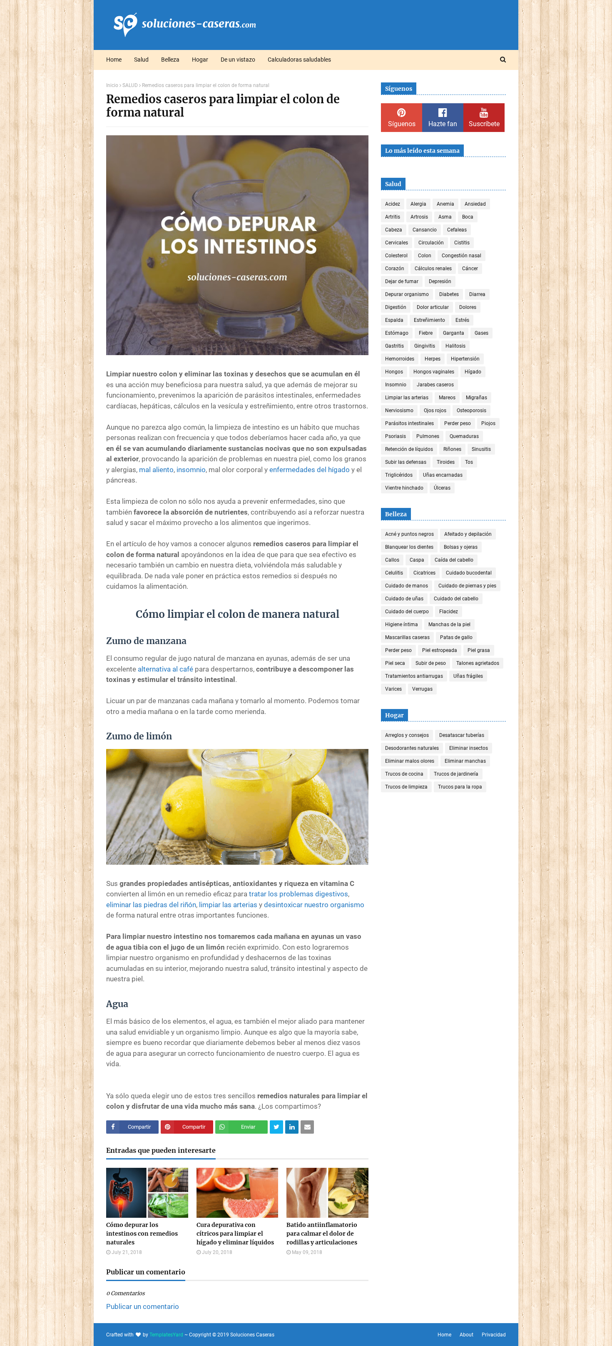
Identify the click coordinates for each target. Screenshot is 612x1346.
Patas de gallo (456, 637)
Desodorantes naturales (412, 748)
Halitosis (455, 346)
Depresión (440, 281)
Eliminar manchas (465, 761)
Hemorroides (399, 359)
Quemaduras (464, 436)
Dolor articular (433, 307)
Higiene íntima (401, 624)
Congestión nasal (461, 256)
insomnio (191, 469)
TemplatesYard (166, 1335)
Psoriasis (395, 436)
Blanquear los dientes (409, 547)
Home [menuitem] (114, 59)
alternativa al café (165, 669)
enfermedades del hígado (309, 469)
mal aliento (156, 469)
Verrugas (422, 689)
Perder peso (457, 423)
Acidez (392, 204)
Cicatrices (424, 573)
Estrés (462, 320)
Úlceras (442, 488)
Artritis (392, 217)
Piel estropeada (439, 650)
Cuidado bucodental (469, 573)
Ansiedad (475, 204)
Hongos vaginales (433, 372)
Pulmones (427, 436)
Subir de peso (430, 663)
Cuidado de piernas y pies (467, 586)
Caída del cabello (454, 560)
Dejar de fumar (401, 281)
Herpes (432, 359)
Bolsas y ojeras (461, 547)
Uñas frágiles (468, 676)
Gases (481, 333)
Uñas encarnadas (443, 475)
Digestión (395, 307)
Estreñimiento (429, 320)
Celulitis (394, 573)
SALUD (130, 85)
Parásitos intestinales (409, 423)
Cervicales (396, 243)
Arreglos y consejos (407, 735)
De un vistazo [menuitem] (238, 59)
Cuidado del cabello (456, 599)
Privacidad (494, 1335)
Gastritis (394, 346)
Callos (392, 560)
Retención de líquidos (409, 449)
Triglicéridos (399, 475)
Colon (424, 256)
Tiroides (446, 462)
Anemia (445, 204)
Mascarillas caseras (407, 637)
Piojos (488, 423)
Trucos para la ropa (460, 787)
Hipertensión (465, 359)
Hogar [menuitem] (200, 59)
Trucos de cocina (404, 774)
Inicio (112, 85)
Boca (467, 217)
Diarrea (477, 294)
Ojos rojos (435, 410)
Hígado (473, 372)
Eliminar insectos (468, 748)
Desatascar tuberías (461, 735)
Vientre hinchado (404, 488)
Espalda (394, 320)
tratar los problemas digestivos (298, 894)
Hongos (394, 372)
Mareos (447, 398)
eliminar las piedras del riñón (151, 905)
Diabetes (449, 294)
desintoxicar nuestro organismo (314, 905)
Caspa (417, 560)
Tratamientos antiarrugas (414, 676)
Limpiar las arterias (406, 398)
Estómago (396, 333)
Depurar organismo (407, 294)
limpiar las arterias (228, 905)
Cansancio (425, 230)
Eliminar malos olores (409, 761)
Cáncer (470, 268)
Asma (445, 217)
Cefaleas (457, 230)
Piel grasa (479, 650)
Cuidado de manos (406, 586)
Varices (393, 689)
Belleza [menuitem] (170, 59)
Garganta (453, 333)
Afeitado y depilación (468, 534)
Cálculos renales (433, 268)
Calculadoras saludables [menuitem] (299, 59)
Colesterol (396, 256)
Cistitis (462, 243)
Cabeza (393, 230)
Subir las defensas (405, 462)
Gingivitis (424, 346)
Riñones (452, 449)
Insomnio (395, 385)
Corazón (394, 268)
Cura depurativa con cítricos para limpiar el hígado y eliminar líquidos (235, 1233)
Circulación (431, 243)
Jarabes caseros (435, 385)
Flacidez (448, 612)
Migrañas (476, 398)
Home (444, 1335)
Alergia (418, 204)
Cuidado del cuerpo (407, 612)
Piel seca (395, 663)
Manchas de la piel (449, 624)
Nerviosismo (399, 410)
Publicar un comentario (142, 1306)
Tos (469, 462)
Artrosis (419, 217)
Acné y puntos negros (409, 534)
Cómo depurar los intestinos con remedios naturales (142, 1233)
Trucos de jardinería (456, 774)
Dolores (467, 307)
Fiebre (426, 333)
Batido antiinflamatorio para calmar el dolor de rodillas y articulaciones (321, 1233)
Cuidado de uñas (404, 599)
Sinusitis (481, 449)
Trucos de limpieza (406, 787)
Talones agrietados (477, 663)
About (466, 1335)
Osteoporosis (471, 410)
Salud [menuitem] (141, 59)
